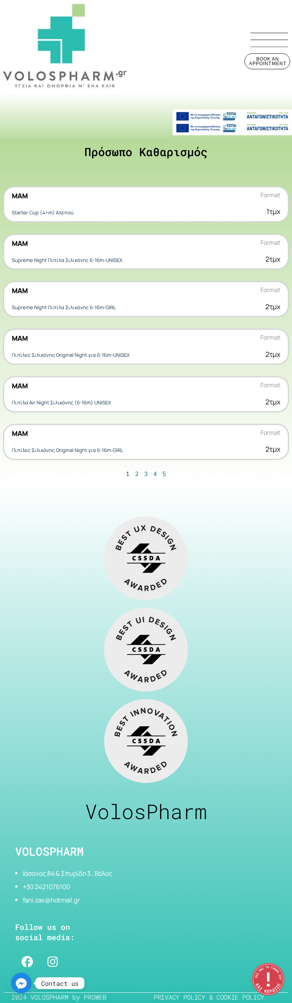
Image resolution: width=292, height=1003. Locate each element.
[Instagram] (52, 961)
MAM (20, 195)
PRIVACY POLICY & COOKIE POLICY (209, 997)
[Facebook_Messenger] (21, 983)
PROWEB (95, 997)
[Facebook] (27, 961)
